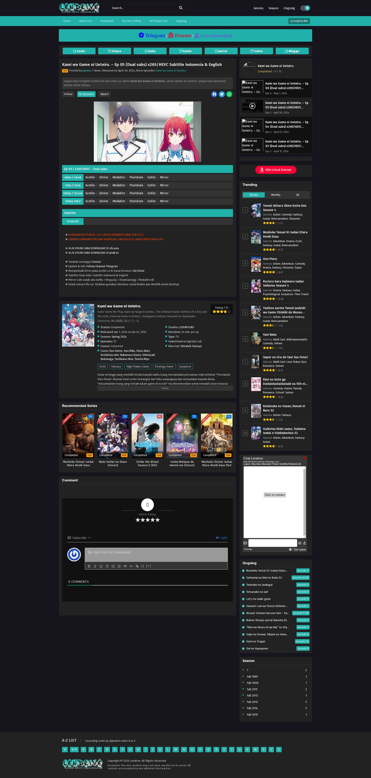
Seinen (278, 343)
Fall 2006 (252, 682)
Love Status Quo (296, 361)
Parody (297, 388)
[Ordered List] (113, 566)
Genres (258, 8)
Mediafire (119, 177)
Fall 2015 (252, 714)
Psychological (271, 294)
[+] (148, 565)
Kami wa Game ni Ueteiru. (171, 70)
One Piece (270, 259)
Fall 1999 (252, 676)
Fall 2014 (252, 708)
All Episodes (86, 94)
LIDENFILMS (186, 327)
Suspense (185, 366)
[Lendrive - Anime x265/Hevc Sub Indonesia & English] (79, 12)
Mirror (164, 177)
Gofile (151, 177)
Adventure (279, 241)
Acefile (90, 177)
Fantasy (116, 366)
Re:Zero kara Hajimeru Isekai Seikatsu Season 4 (283, 284)
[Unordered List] (119, 566)
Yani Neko (270, 335)
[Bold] (89, 566)
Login (223, 538)
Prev (69, 94)
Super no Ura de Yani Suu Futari (285, 357)
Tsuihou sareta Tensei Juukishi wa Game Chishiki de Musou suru (284, 310)
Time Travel (301, 294)
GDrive (103, 177)
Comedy (287, 214)
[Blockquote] (125, 566)
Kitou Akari (143, 350)
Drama (290, 241)
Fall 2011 (252, 689)
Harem (288, 388)
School (280, 392)
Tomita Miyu (141, 359)
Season (273, 8)
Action (277, 214)
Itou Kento (115, 350)
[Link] (137, 566)
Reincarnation (279, 218)
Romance (268, 365)
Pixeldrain (136, 177)
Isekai (266, 218)
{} (142, 565)
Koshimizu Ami (109, 354)
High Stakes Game (137, 366)
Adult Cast (279, 339)
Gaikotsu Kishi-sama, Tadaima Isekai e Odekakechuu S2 (284, 431)
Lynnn (86, 70)
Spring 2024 (119, 336)
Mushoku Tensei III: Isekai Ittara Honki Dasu (285, 234)
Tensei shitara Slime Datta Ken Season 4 (284, 208)
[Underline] (101, 566)
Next (104, 94)
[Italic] (95, 566)
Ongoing (289, 8)
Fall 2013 (252, 702)
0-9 (74, 749)
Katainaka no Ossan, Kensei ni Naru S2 (284, 408)
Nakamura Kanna (130, 354)
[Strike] (107, 566)
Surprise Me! (300, 21)
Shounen (294, 218)
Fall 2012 (252, 695)
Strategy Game (164, 366)
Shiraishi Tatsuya (191, 346)
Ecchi (102, 366)
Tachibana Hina (124, 359)
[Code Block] (131, 566)
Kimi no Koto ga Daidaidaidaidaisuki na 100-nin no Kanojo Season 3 (285, 382)
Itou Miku (129, 350)
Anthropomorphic (296, 339)
